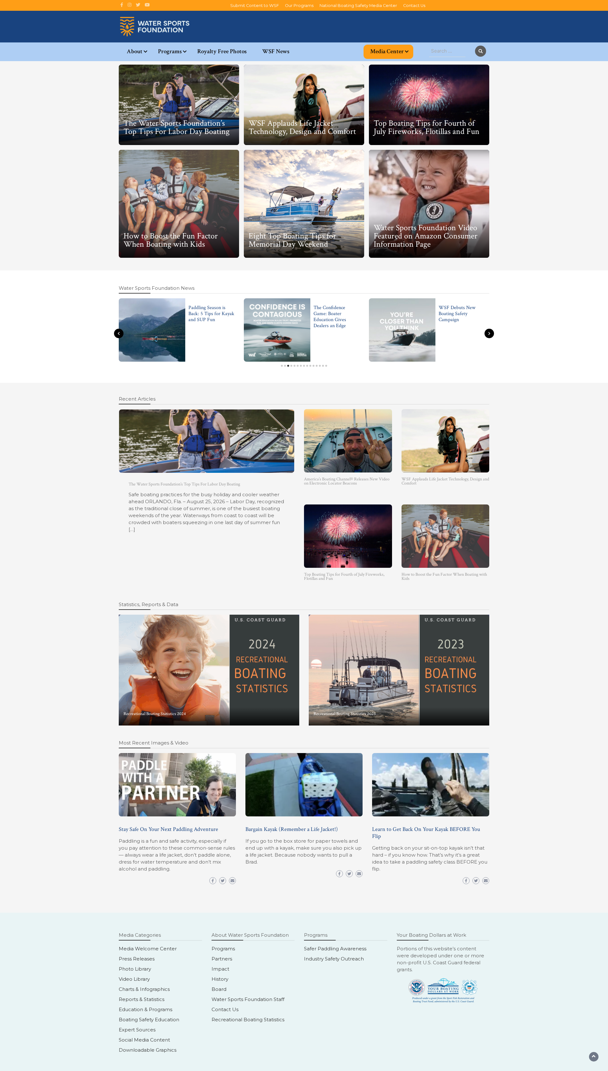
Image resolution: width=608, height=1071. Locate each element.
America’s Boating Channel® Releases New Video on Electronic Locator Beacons (347, 481)
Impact (220, 969)
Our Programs (299, 5)
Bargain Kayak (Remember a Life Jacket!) (291, 829)
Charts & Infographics (144, 989)
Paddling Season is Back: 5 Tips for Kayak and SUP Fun (211, 313)
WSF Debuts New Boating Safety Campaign (457, 313)
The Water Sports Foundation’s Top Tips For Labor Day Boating (177, 127)
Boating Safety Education (149, 1020)
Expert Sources (137, 1030)
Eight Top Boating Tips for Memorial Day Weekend (292, 240)
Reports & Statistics (141, 999)
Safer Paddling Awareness (335, 949)
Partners (222, 959)
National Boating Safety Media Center (358, 5)
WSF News (275, 51)
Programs (170, 51)
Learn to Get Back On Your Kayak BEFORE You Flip (426, 833)
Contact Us (414, 5)
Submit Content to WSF (254, 5)
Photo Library (135, 969)
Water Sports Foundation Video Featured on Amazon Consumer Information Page (426, 236)
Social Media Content (144, 1040)
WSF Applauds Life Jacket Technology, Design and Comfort (303, 127)
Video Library (134, 979)
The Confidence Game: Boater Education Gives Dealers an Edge (330, 316)
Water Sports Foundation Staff (248, 999)
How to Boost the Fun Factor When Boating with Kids (171, 240)
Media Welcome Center (148, 949)
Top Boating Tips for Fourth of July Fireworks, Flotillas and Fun (426, 127)
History (220, 979)
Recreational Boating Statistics (248, 1020)
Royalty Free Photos (222, 51)
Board (219, 989)
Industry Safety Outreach (334, 959)
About (134, 51)
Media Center (387, 51)
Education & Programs (145, 1009)
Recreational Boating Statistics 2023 (345, 714)
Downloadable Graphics (147, 1050)
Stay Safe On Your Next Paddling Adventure (168, 829)
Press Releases (137, 959)
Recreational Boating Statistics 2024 (155, 714)
